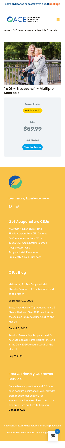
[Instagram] (17, 206)
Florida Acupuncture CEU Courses (28, 233)
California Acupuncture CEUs (25, 238)
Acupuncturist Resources (23, 252)
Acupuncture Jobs (19, 247)
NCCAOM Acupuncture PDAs (25, 228)
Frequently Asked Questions (25, 257)
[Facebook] (10, 206)
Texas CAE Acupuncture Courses (28, 243)
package (54, 4)
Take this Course (32, 147)
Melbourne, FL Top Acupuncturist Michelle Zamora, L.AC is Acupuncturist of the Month (31, 289)
